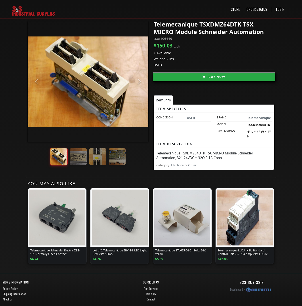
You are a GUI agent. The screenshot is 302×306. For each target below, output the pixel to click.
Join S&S (151, 294)
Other (192, 165)
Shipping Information (14, 294)
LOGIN (280, 9)
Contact (151, 299)
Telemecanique (259, 118)
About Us (8, 299)
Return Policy (10, 288)
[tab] (163, 100)
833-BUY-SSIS (252, 282)
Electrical (178, 165)
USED (158, 65)
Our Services (151, 288)
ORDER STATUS (257, 9)
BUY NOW (216, 76)
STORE (235, 9)
